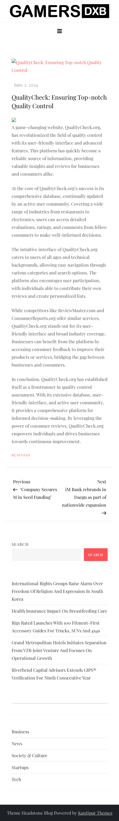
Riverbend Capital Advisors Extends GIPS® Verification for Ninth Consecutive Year (54, 674)
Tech (16, 779)
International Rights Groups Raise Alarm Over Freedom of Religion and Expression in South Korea (57, 591)
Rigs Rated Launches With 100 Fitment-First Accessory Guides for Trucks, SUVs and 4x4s (56, 626)
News (17, 743)
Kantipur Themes (95, 813)
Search (20, 544)
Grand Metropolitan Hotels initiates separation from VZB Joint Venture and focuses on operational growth (59, 650)
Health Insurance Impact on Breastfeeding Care (59, 611)
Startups (20, 767)
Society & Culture (29, 755)
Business (21, 455)
